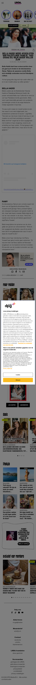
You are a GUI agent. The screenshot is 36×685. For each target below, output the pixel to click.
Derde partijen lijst (7, 368)
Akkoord (18, 380)
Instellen (18, 374)
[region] (18, 342)
